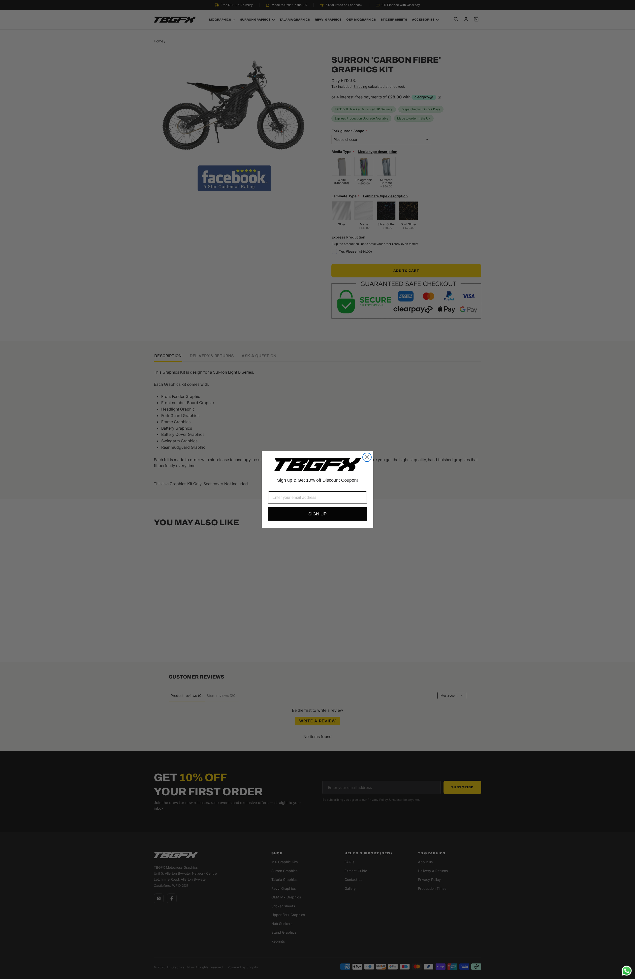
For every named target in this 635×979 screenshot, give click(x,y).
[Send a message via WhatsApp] (627, 971)
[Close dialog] (367, 457)
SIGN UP (317, 513)
